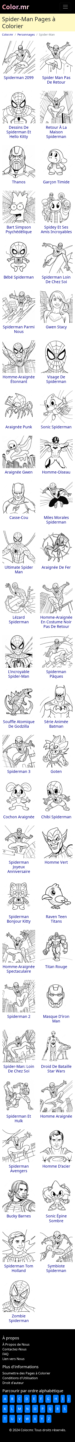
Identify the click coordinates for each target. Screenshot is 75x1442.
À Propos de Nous (16, 1344)
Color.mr (15, 6)
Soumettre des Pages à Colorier (26, 1373)
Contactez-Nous (14, 1349)
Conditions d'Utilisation (20, 1378)
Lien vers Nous (13, 1359)
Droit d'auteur (13, 1383)
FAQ (5, 1354)
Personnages (26, 34)
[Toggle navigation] (65, 7)
